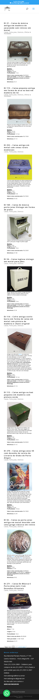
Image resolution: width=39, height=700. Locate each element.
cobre (21, 558)
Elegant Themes (18, 696)
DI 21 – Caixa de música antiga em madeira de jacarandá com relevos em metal (17, 26)
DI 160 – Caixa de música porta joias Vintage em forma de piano (19, 207)
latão (13, 556)
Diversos (20, 32)
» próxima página (22, 647)
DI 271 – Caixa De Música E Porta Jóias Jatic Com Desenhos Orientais (17, 586)
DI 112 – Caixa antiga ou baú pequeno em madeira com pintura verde (18, 394)
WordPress (19, 697)
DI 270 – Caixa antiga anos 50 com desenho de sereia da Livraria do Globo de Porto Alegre (19, 454)
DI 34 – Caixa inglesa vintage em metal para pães (19, 260)
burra (20, 354)
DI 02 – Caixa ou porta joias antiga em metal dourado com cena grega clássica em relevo (19, 522)
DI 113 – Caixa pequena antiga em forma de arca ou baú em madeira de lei (19, 90)
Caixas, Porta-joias (10, 32)
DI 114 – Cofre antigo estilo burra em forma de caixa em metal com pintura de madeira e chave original (18, 320)
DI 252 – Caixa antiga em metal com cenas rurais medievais (16, 147)
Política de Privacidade (18, 692)
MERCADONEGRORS (11, 684)
